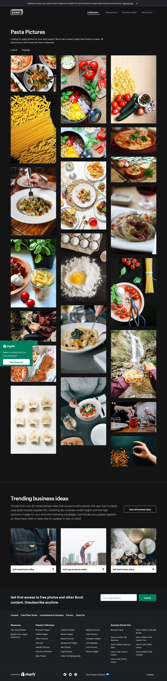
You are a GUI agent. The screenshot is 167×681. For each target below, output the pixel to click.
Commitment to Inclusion (52, 614)
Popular (26, 49)
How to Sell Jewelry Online (119, 653)
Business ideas (129, 12)
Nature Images (67, 634)
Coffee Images (42, 634)
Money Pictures (67, 638)
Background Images (69, 642)
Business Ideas (117, 629)
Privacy (69, 614)
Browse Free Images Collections (19, 635)
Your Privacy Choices (95, 674)
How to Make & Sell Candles (144, 653)
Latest (14, 49)
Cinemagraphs (92, 642)
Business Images (43, 629)
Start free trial (16, 362)
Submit (147, 597)
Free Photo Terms (29, 614)
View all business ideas (140, 509)
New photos (111, 12)
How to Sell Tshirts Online (119, 660)
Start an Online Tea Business (119, 638)
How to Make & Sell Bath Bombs (146, 631)
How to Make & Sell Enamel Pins (144, 638)
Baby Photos (41, 655)
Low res (46, 88)
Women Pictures (42, 647)
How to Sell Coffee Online (144, 646)
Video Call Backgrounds (70, 655)
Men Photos (66, 647)
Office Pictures (42, 638)
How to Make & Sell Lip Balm (120, 646)
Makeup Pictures (93, 629)
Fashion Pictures (68, 629)
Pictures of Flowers (44, 651)
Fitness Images (92, 651)
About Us (80, 614)
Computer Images (93, 638)
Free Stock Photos (18, 629)
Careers (14, 614)
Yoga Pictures (66, 651)
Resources (147, 12)
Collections (92, 12)
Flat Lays (39, 642)
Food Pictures (91, 634)
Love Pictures (91, 647)
